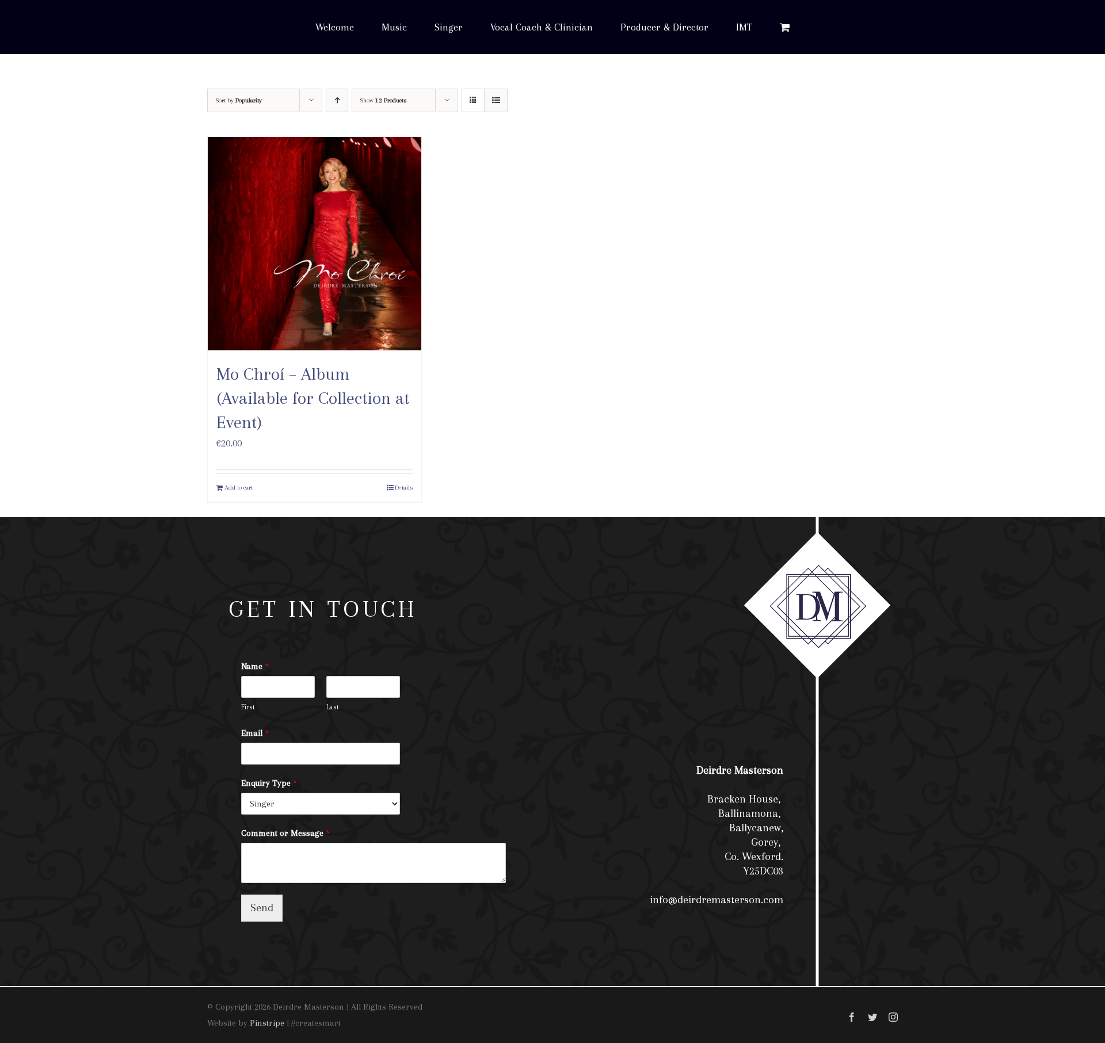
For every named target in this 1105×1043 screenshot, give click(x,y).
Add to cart (238, 487)
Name (255, 666)
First (248, 707)
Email (255, 733)
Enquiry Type (269, 783)
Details (404, 487)
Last (332, 707)
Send (261, 907)
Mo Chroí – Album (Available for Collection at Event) (312, 397)
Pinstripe (267, 1023)
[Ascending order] (337, 100)
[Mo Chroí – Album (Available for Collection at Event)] (314, 243)
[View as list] (496, 100)
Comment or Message (285, 833)
